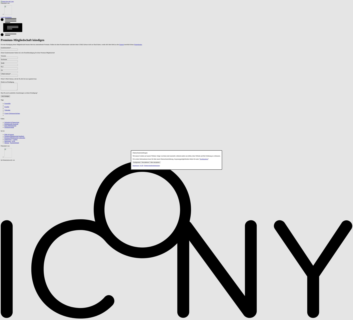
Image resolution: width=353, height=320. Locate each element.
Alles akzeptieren (155, 162)
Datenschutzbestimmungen (152, 165)
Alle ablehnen (145, 162)
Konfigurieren (204, 159)
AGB (141, 165)
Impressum (136, 165)
